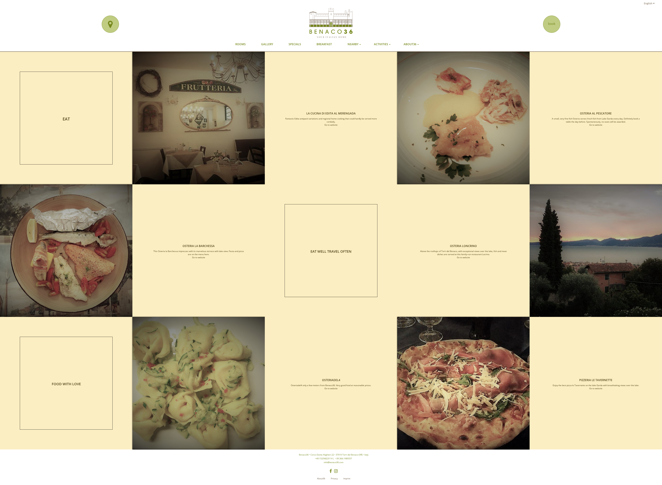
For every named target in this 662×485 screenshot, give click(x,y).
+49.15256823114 (324, 458)
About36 (410, 44)
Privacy (334, 478)
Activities (381, 44)
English (648, 3)
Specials (295, 44)
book (551, 24)
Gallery (267, 44)
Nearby (353, 44)
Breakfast (324, 44)
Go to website (331, 124)
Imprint (346, 478)
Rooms (240, 44)
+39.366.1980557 (343, 458)
